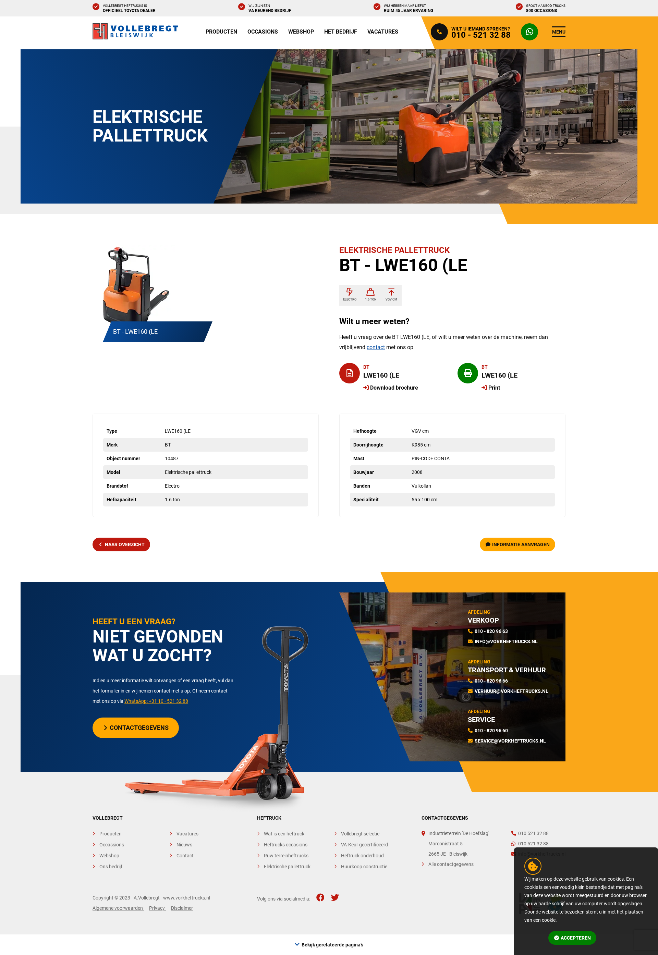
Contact (185, 855)
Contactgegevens (139, 727)
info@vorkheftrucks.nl (506, 641)
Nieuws (184, 844)
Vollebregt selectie (360, 833)
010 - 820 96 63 (491, 631)
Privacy (157, 908)
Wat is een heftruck (284, 833)
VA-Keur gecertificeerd (364, 844)
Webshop (301, 31)
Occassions (111, 844)
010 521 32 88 (533, 833)
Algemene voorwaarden (118, 908)
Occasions (262, 31)
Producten (221, 31)
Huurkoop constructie (364, 866)
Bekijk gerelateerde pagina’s (332, 944)
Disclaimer (182, 908)
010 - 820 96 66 (491, 681)
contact (376, 347)
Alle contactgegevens (451, 864)
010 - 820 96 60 (491, 730)
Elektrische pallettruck (287, 866)
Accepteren (576, 938)
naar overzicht (125, 544)
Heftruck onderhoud (362, 855)
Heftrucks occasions (285, 844)
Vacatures (382, 31)
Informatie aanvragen (521, 544)
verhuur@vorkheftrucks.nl (511, 691)
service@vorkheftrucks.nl (510, 741)
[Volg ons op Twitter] (335, 898)
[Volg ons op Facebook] (320, 898)
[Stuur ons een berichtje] (531, 31)
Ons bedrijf (110, 866)
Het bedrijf (340, 31)
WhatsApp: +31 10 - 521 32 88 (156, 701)
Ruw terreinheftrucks (286, 855)
